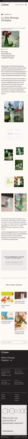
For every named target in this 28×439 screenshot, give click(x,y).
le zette (6, 66)
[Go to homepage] (4, 5)
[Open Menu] (25, 5)
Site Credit (24, 437)
